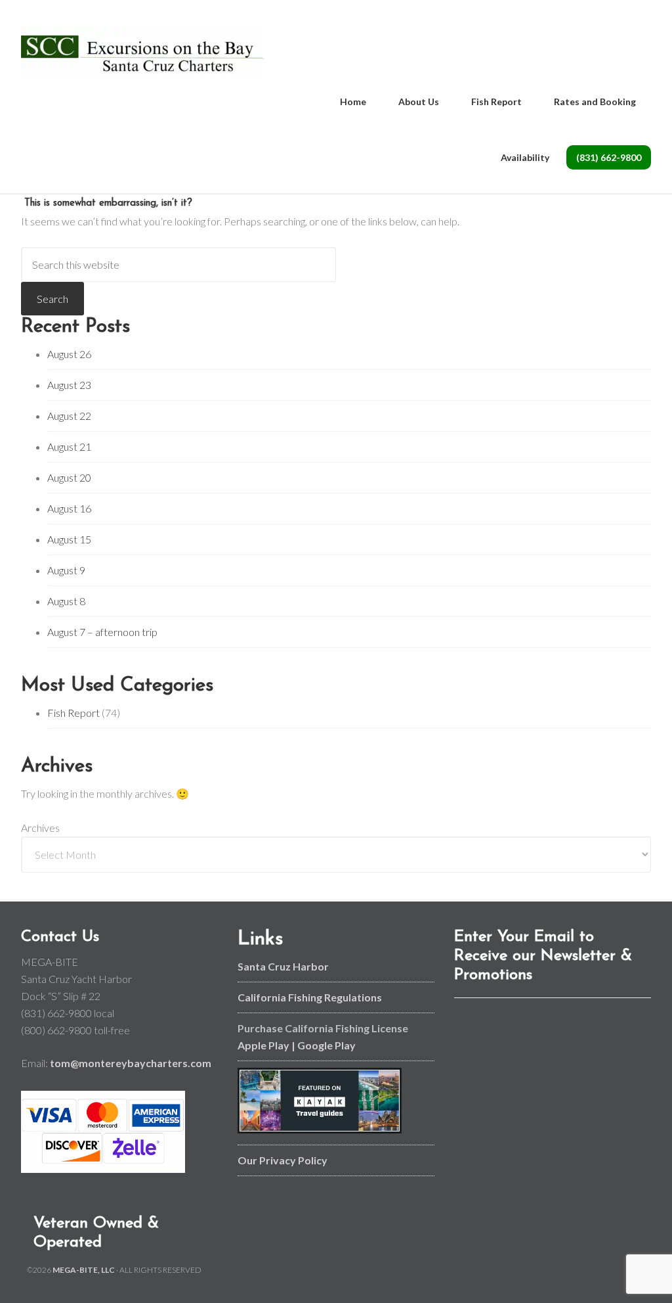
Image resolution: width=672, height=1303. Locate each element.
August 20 (69, 477)
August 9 (66, 570)
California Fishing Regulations (310, 997)
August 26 (69, 354)
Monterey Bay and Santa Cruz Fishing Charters (142, 52)
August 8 (66, 601)
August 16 (69, 508)
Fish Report (73, 712)
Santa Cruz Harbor (283, 966)
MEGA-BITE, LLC (83, 1270)
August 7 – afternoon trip (102, 632)
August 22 (69, 415)
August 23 (69, 384)
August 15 (69, 539)
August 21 (69, 446)
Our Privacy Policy (282, 1160)
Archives (40, 827)
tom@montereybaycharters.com (130, 1063)
